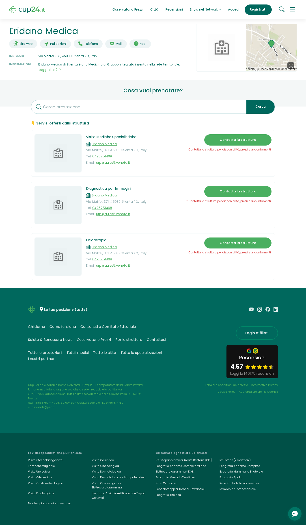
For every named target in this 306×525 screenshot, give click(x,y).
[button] (292, 9)
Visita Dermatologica (106, 471)
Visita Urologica (39, 471)
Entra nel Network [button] (204, 9)
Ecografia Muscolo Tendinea (175, 477)
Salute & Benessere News (50, 339)
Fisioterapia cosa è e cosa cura (49, 503)
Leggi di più (48, 70)
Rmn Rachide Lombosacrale (239, 483)
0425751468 (102, 156)
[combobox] (137, 106)
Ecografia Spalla (231, 477)
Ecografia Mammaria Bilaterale (241, 471)
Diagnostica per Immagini (108, 188)
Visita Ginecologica (105, 466)
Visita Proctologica (41, 493)
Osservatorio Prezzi (127, 9)
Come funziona (63, 326)
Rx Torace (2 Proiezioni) (235, 460)
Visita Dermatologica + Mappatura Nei (118, 477)
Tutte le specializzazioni (141, 352)
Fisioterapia (96, 240)
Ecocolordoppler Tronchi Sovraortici (180, 489)
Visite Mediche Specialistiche (111, 136)
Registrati (258, 9)
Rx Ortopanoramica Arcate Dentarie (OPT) (184, 460)
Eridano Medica (104, 144)
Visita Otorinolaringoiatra (45, 460)
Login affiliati (257, 332)
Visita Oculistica (103, 460)
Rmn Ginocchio (166, 483)
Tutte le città (104, 352)
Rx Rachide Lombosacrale (238, 489)
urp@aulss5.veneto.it (113, 162)
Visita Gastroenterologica (45, 483)
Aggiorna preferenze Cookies (258, 392)
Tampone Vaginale (41, 466)
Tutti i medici (78, 352)
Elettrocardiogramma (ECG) (175, 471)
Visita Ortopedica (40, 477)
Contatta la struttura (238, 139)
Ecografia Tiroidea (168, 495)
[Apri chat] (295, 514)
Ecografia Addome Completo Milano (181, 466)
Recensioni (174, 9)
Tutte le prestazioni (45, 352)
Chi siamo (36, 326)
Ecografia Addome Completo (240, 466)
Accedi (233, 9)
